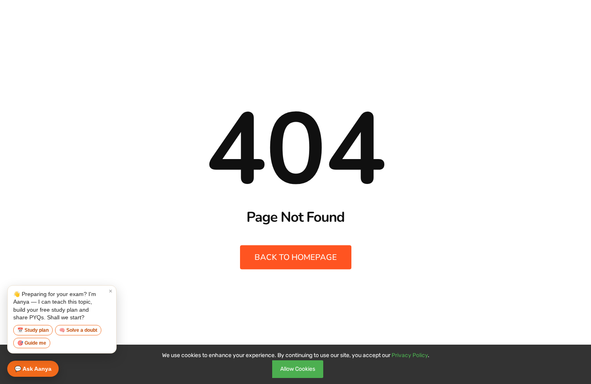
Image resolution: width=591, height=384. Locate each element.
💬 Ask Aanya (32, 369)
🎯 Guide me (31, 343)
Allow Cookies (297, 369)
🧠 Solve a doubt (78, 330)
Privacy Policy (410, 355)
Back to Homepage (295, 257)
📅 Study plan (33, 330)
